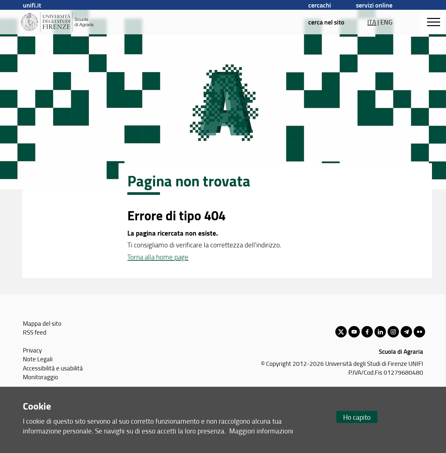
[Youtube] (354, 331)
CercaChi (319, 4)
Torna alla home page (157, 256)
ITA (371, 21)
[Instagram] (393, 331)
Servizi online (374, 4)
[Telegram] (406, 331)
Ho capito (357, 417)
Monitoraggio (40, 376)
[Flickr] (419, 331)
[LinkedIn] (380, 331)
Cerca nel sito (326, 21)
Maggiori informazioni (261, 430)
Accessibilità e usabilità (53, 368)
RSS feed (34, 332)
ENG (386, 21)
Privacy (32, 350)
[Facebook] (367, 331)
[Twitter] (341, 331)
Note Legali (38, 358)
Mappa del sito (42, 323)
